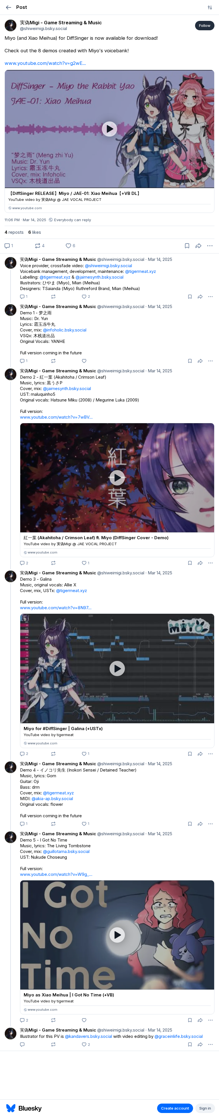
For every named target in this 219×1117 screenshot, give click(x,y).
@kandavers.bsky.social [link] (88, 1036)
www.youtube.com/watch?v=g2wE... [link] (45, 63)
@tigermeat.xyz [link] (140, 271)
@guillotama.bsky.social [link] (66, 851)
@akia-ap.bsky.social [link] (52, 798)
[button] (8, 7)
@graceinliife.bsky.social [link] (179, 1036)
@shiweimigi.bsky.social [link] (120, 259)
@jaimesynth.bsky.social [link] (99, 277)
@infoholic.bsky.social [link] (64, 330)
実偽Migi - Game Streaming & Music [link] (58, 259)
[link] (11, 25)
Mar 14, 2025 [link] (158, 259)
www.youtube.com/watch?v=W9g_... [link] (56, 874)
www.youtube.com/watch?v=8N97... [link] (56, 607)
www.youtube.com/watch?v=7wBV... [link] (56, 417)
